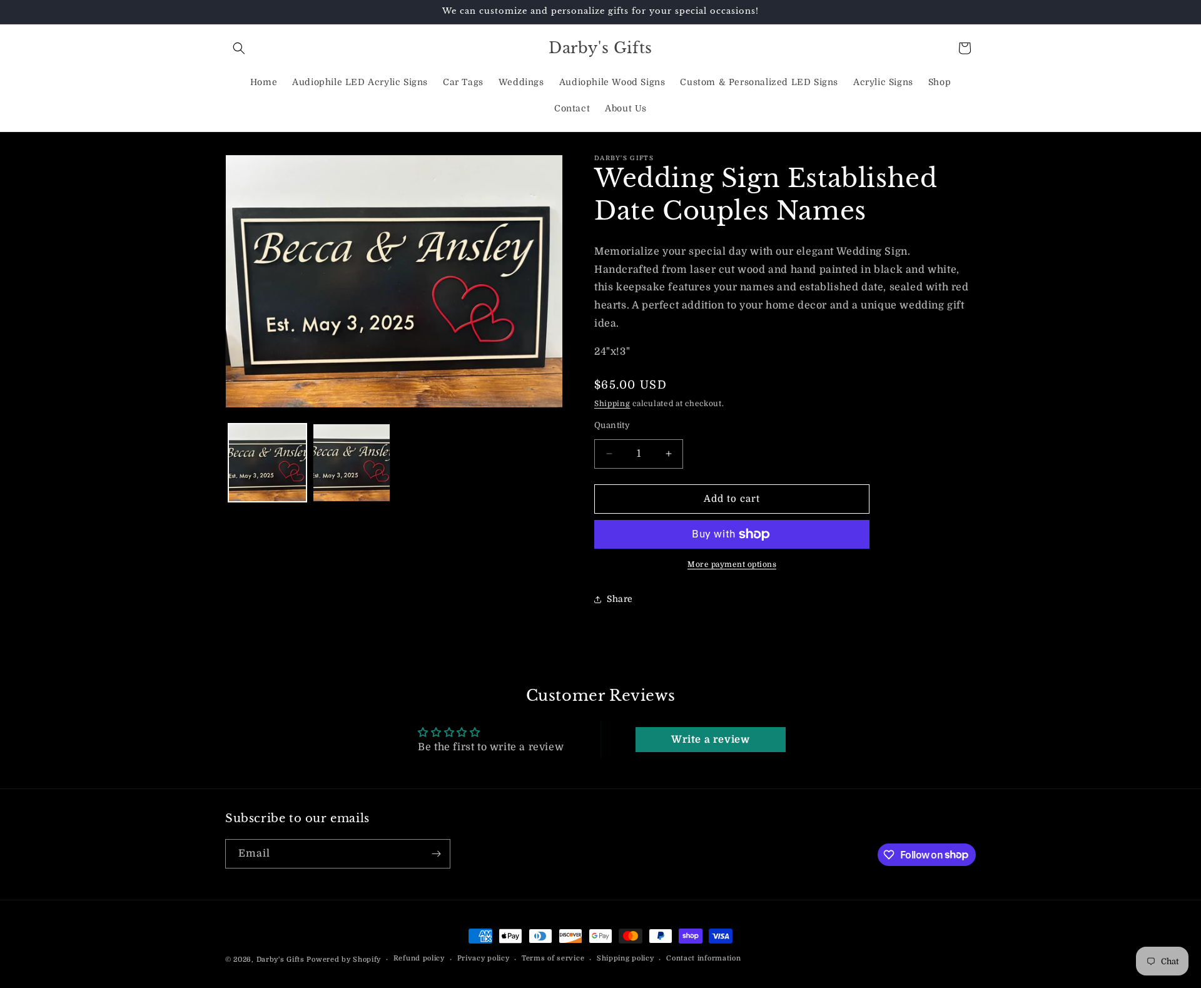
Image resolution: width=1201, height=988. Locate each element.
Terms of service (553, 958)
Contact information (703, 958)
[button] (239, 48)
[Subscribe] (436, 853)
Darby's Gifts (280, 959)
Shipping (612, 403)
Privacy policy (483, 958)
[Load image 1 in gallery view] (267, 463)
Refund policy (419, 958)
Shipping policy (625, 958)
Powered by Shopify (344, 959)
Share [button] (620, 599)
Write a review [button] (710, 739)
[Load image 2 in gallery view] (352, 463)
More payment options (731, 564)
